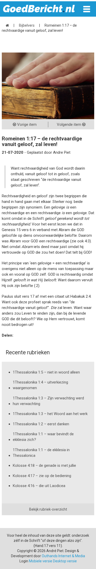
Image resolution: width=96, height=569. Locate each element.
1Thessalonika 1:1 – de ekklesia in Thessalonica (41, 453)
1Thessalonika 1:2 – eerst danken (41, 424)
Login (23, 561)
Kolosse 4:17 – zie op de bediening (42, 475)
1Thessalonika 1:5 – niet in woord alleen (46, 372)
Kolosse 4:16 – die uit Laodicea (39, 485)
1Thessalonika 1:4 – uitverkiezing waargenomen (40, 385)
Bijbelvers (27, 25)
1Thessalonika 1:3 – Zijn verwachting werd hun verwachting (48, 401)
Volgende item (69, 124)
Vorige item (26, 124)
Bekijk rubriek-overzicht (48, 509)
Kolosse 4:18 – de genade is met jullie (44, 465)
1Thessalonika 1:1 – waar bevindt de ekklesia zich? (43, 437)
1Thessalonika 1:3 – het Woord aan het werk (50, 413)
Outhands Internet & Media (63, 556)
